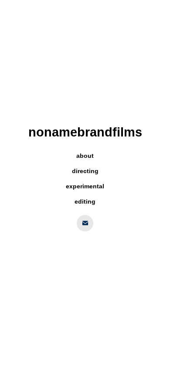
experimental (85, 186)
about (85, 155)
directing (85, 170)
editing (85, 201)
